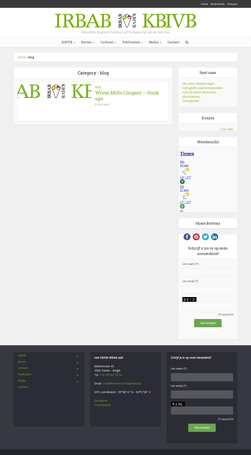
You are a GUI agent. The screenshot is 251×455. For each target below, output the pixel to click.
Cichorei (107, 42)
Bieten (86, 42)
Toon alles (226, 129)
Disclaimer (101, 400)
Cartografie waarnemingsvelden (202, 88)
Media (154, 42)
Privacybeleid (190, 101)
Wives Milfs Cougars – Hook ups (127, 96)
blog (98, 87)
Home (204, 4)
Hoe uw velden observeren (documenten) (199, 94)
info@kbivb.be (112, 383)
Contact (173, 42)
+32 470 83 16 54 (111, 375)
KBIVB (67, 42)
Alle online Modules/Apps (198, 83)
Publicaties (131, 42)
